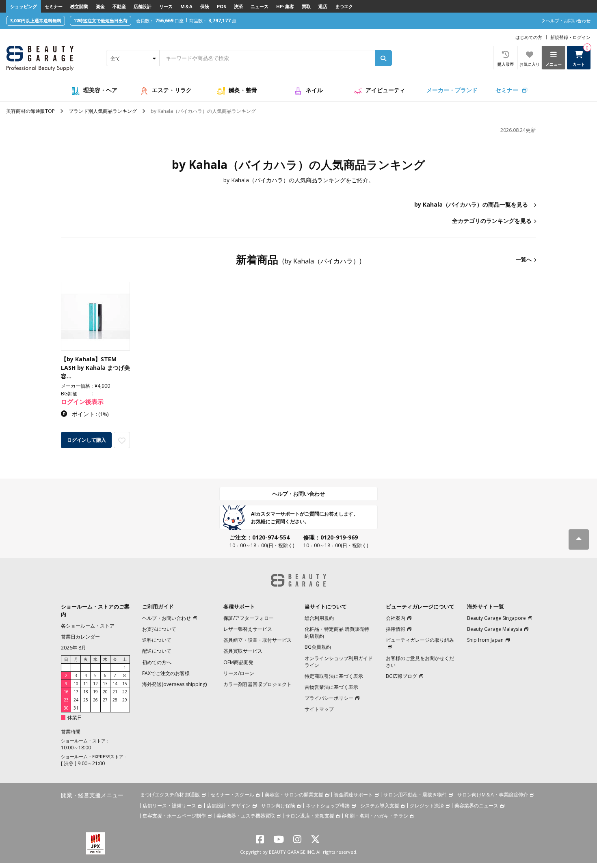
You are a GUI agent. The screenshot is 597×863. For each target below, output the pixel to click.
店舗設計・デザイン (229, 805)
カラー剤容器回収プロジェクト (257, 684)
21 (114, 692)
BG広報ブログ (401, 676)
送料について (156, 639)
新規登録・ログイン (570, 37)
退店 (322, 6)
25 (85, 700)
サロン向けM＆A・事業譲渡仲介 (492, 794)
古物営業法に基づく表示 (331, 687)
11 (85, 683)
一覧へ (524, 259)
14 (114, 683)
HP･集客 (285, 6)
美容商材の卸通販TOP (30, 111)
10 (76, 683)
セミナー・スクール (232, 794)
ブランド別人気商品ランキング (103, 111)
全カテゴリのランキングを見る (492, 220)
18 (85, 692)
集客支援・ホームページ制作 (174, 815)
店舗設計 (142, 6)
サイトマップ (319, 709)
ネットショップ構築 (328, 805)
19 (95, 692)
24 (76, 700)
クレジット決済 (427, 805)
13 (105, 683)
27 (105, 700)
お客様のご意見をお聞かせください (420, 662)
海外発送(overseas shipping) (174, 684)
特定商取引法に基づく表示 (334, 676)
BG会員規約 (318, 646)
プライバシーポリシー (329, 698)
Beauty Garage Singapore (496, 618)
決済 (238, 6)
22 (124, 692)
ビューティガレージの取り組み (420, 639)
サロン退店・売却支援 (310, 815)
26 (95, 700)
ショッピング (23, 6)
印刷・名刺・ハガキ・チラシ (376, 815)
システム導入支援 (379, 805)
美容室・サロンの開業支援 (294, 794)
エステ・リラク (172, 90)
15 (124, 683)
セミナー (54, 6)
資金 (100, 6)
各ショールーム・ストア (88, 625)
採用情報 (395, 629)
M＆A (186, 6)
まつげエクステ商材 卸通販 (170, 794)
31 (76, 708)
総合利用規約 (319, 618)
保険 (204, 6)
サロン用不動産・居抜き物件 (415, 794)
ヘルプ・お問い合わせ (298, 493)
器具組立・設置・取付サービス (257, 639)
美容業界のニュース (476, 805)
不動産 (119, 6)
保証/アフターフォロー (248, 618)
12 (95, 683)
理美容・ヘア (100, 90)
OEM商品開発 (238, 662)
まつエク (344, 6)
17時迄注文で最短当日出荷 (101, 20)
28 (114, 700)
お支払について (159, 629)
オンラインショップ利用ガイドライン (339, 662)
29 (124, 700)
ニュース (259, 6)
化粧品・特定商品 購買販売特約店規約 (337, 632)
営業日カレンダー (80, 636)
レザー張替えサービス (247, 629)
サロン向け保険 (278, 805)
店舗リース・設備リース (169, 805)
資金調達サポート (353, 794)
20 (105, 692)
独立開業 (79, 6)
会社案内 (395, 618)
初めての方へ (156, 662)
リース (166, 6)
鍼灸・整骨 (243, 90)
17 (76, 692)
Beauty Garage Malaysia (494, 629)
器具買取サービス (242, 650)
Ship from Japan (485, 639)
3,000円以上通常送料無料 (35, 20)
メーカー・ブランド (452, 90)
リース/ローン (238, 673)
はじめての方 (528, 37)
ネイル (314, 90)
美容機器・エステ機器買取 (245, 815)
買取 (306, 6)
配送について (156, 650)
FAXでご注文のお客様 (166, 673)
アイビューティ (385, 90)
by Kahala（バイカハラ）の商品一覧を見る (471, 204)
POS (221, 6)
